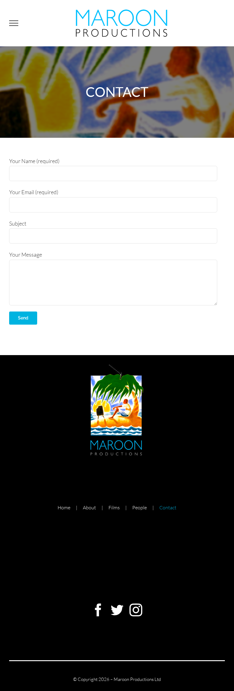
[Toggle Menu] (13, 23)
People (139, 507)
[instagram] (135, 610)
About (89, 507)
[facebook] (98, 610)
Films (114, 507)
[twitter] (117, 610)
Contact (167, 507)
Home (64, 507)
